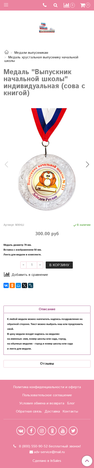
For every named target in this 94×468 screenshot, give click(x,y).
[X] (24, 285)
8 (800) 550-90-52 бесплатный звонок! (49, 446)
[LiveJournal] (30, 285)
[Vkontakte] (20, 430)
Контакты (70, 411)
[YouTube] (62, 430)
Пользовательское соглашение (47, 395)
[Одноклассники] (12, 285)
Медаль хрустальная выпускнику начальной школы (41, 59)
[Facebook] (31, 430)
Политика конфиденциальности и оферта (47, 387)
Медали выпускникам (31, 52)
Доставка (52, 411)
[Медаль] (47, 160)
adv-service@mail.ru (49, 452)
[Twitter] (73, 430)
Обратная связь (29, 411)
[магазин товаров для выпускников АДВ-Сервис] (47, 26)
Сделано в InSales (47, 461)
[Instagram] (41, 430)
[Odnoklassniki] (52, 430)
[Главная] (6, 52)
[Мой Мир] (18, 285)
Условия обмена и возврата (41, 403)
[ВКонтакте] (6, 285)
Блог (71, 403)
